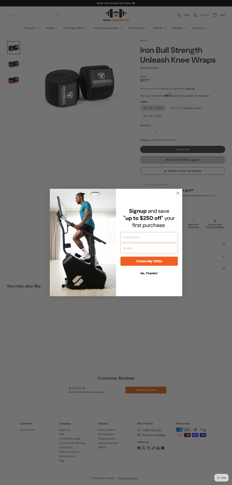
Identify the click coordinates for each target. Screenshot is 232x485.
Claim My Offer (149, 261)
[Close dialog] (178, 193)
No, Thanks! (149, 273)
